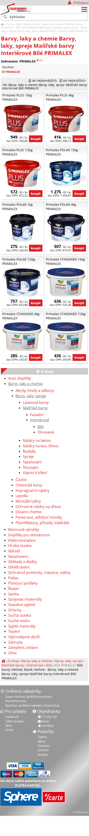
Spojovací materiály (25, 599)
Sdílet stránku (14, 721)
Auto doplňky (19, 378)
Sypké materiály (21, 626)
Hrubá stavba (19, 546)
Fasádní (36, 415)
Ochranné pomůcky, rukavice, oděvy (39, 573)
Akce (8, 725)
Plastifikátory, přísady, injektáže (42, 523)
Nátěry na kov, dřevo (40, 446)
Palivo (13, 578)
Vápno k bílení (35, 473)
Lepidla (22, 496)
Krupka (42, 754)
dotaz (45, 721)
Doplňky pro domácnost (29, 535)
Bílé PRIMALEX (30, 27)
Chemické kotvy (29, 485)
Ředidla (29, 452)
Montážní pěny (28, 501)
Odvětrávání (18, 567)
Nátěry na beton (37, 441)
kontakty (47, 725)
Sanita (13, 594)
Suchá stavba (19, 615)
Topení (14, 632)
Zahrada (15, 642)
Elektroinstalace (22, 541)
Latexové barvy (36, 403)
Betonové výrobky (23, 530)
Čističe (21, 480)
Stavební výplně (21, 605)
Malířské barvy (74, 24)
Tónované (45, 432)
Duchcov (44, 746)
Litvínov (43, 750)
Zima (12, 653)
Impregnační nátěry (32, 491)
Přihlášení (80, 2)
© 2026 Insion (81, 812)
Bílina (41, 741)
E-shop (10, 24)
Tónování (30, 468)
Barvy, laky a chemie (28, 24)
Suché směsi (19, 621)
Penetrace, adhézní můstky (39, 517)
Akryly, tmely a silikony (35, 391)
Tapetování (32, 462)
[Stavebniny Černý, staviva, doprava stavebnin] (2, 24)
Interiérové (7, 27)
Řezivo (13, 589)
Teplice (42, 737)
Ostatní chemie (29, 512)
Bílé (18, 27)
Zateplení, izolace (23, 648)
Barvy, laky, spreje (52, 24)
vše (41, 60)
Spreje (28, 457)
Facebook (12, 717)
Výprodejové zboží (23, 637)
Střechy (14, 610)
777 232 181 (49, 717)
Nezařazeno (18, 557)
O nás (9, 730)
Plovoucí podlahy (23, 583)
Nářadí (14, 551)
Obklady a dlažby (22, 562)
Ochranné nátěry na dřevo (38, 507)
